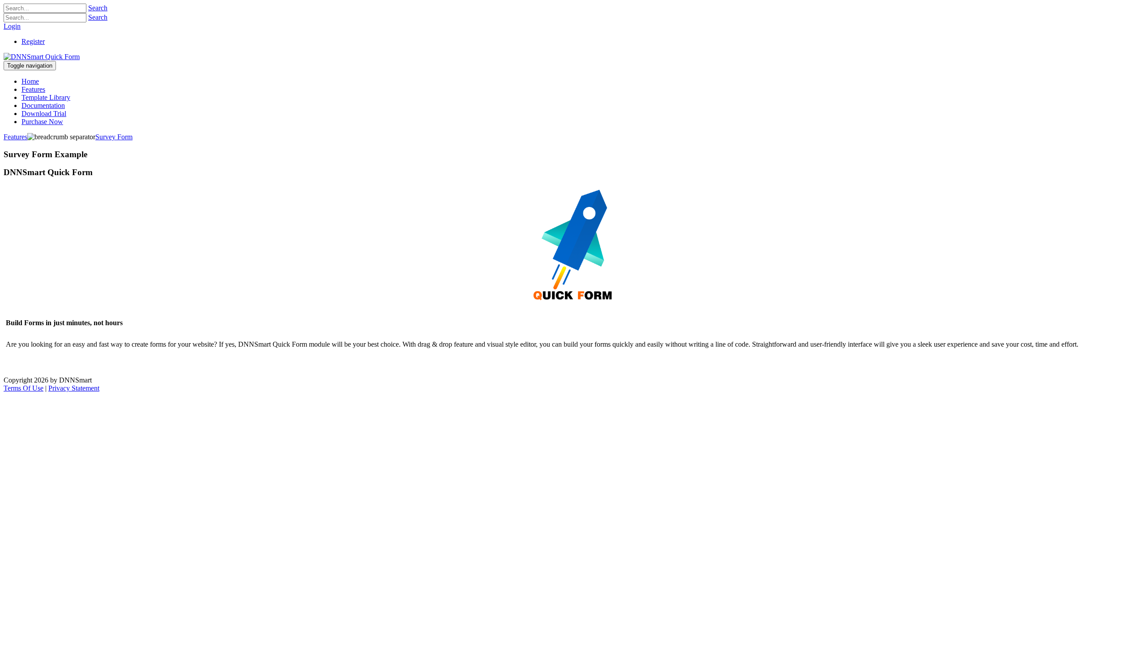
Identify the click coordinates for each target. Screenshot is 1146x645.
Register (33, 41)
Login (12, 26)
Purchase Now (36, 364)
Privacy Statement (73, 388)
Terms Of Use (23, 388)
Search (97, 8)
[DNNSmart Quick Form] (42, 56)
